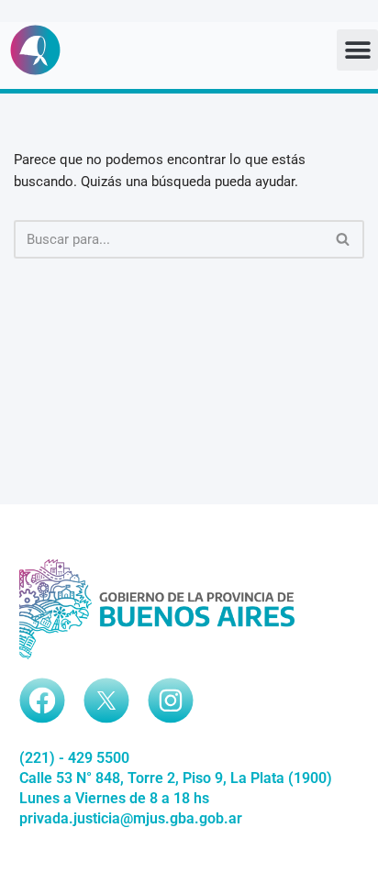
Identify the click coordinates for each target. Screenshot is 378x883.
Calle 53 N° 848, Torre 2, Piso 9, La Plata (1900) (175, 778)
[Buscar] (343, 239)
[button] (357, 50)
